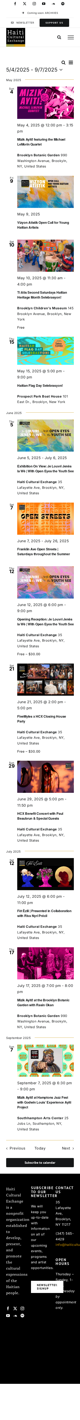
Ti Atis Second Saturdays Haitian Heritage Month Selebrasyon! (42, 295)
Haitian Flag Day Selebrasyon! (40, 385)
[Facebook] (8, 1308)
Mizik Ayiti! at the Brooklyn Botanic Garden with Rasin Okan (43, 1002)
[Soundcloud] (15, 1315)
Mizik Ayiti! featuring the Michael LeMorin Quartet (41, 142)
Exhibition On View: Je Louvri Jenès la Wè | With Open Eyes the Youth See (45, 468)
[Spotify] (22, 1315)
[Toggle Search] (59, 37)
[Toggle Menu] (70, 37)
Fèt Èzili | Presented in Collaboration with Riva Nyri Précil (44, 913)
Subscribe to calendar (40, 1163)
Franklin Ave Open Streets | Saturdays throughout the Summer (43, 551)
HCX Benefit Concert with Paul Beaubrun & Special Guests (40, 816)
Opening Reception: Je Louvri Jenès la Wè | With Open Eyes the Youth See (45, 621)
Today (40, 1148)
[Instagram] (22, 1308)
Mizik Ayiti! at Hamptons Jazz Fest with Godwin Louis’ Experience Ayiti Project (44, 1102)
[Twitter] (15, 1308)
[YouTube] (8, 1315)
